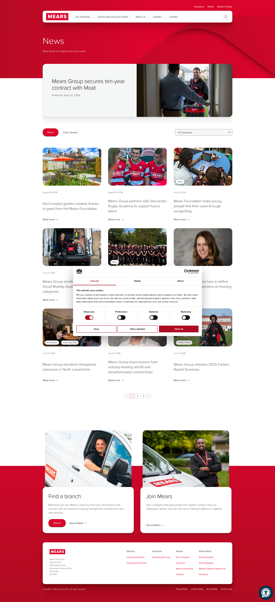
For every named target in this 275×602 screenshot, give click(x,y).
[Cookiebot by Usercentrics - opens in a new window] (186, 271)
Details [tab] (137, 281)
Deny (96, 329)
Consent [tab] (94, 281)
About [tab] (180, 281)
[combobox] (203, 132)
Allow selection (137, 329)
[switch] (121, 317)
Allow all (178, 329)
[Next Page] (149, 396)
